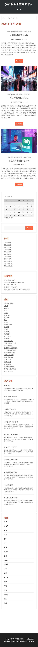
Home (4, 18)
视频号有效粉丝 (8, 341)
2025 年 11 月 (8, 263)
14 (23, 209)
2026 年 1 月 (7, 259)
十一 (5, 543)
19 (14, 212)
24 (6, 215)
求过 (5, 581)
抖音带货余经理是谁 (10, 285)
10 (6, 209)
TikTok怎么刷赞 (8, 355)
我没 (5, 603)
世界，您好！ (8, 385)
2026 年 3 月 (7, 254)
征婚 (5, 530)
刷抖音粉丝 (7, 364)
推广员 (6, 577)
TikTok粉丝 (7, 362)
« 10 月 (6, 217)
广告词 (6, 526)
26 (14, 215)
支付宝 (6, 329)
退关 (5, 573)
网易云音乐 (7, 336)
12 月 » (11, 217)
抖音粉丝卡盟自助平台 (19, 4)
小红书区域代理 (8, 485)
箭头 (5, 539)
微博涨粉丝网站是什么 (10, 287)
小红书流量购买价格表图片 (12, 434)
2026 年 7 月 (7, 245)
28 (23, 215)
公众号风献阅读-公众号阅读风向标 (14, 282)
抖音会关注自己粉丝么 (19, 98)
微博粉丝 (6, 317)
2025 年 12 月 (8, 261)
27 (19, 215)
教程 (5, 599)
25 (10, 215)
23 (31, 212)
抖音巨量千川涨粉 (9, 352)
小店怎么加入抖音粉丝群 (11, 422)
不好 (5, 590)
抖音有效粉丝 (8, 324)
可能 (5, 586)
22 (27, 212)
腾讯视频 (6, 338)
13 (19, 209)
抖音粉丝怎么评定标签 (10, 497)
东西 (5, 534)
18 (10, 212)
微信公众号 (7, 315)
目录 (5, 556)
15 (27, 209)
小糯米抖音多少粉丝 (10, 409)
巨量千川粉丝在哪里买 (16, 39)
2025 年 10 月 (8, 266)
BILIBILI (6, 306)
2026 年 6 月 (7, 247)
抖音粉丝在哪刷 (8, 357)
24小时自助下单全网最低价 (16, 102)
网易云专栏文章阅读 (10, 369)
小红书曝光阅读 (16, 164)
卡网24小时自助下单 (10, 343)
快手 (5, 320)
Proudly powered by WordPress (25, 641)
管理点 (6, 594)
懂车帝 (6, 322)
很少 (5, 521)
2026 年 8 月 (7, 242)
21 (23, 212)
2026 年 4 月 (7, 252)
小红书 (6, 313)
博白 (5, 547)
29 (27, 215)
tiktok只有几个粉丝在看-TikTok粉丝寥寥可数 (17, 289)
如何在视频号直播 (9, 280)
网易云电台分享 (8, 371)
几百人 (6, 560)
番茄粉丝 (6, 331)
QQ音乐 (6, 308)
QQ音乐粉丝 (7, 359)
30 (31, 215)
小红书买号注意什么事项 (19, 161)
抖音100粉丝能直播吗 (10, 396)
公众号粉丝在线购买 (10, 350)
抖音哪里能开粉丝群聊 (19, 35)
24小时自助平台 (8, 303)
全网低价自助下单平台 (17, 31)
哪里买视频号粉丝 (9, 366)
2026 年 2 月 (7, 256)
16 (31, 209)
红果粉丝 (6, 334)
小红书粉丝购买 (8, 345)
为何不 (6, 552)
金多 (5, 569)
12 (14, 209)
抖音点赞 (6, 327)
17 (6, 212)
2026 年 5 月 (7, 249)
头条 (5, 310)
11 (10, 209)
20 (19, 212)
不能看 (6, 564)
